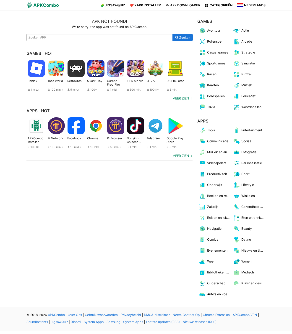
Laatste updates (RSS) (163, 322)
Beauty (246, 228)
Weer (211, 261)
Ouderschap (216, 283)
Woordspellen (251, 107)
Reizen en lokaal (219, 217)
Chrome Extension (216, 315)
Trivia (211, 107)
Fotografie (248, 152)
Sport (245, 174)
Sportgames (216, 63)
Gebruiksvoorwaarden (101, 315)
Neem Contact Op (186, 315)
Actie (245, 30)
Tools (211, 130)
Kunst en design (253, 283)
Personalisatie (251, 163)
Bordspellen (216, 96)
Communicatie (217, 141)
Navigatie (214, 228)
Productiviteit (217, 174)
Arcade (246, 41)
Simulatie (248, 63)
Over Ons (75, 315)
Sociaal (246, 141)
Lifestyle (247, 185)
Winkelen (248, 196)
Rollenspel (214, 41)
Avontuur (213, 30)
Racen (211, 74)
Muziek (246, 85)
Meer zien (180, 98)
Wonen (246, 261)
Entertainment (251, 130)
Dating (246, 239)
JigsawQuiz (59, 322)
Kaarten (213, 85)
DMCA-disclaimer (157, 315)
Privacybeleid (131, 315)
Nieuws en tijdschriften (253, 250)
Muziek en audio (219, 152)
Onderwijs (214, 185)
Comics (212, 239)
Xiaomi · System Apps (87, 322)
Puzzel (246, 74)
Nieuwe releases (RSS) (199, 322)
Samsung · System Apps (125, 322)
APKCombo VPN (245, 315)
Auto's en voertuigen (219, 294)
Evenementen (217, 250)
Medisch (247, 272)
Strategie (248, 52)
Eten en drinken (253, 217)
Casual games (217, 52)
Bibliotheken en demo (219, 272)
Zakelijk (213, 207)
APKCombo (56, 315)
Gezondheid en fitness (253, 207)
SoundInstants (37, 322)
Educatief (248, 96)
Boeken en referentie (219, 196)
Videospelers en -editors (219, 163)
